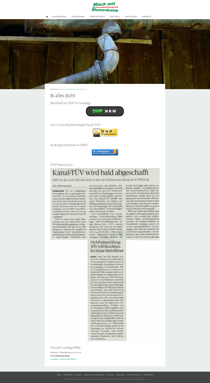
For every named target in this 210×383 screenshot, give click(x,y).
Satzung (110, 375)
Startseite (62, 89)
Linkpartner (148, 375)
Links (59, 375)
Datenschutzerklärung (94, 375)
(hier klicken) (71, 359)
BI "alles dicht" (82, 89)
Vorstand (120, 375)
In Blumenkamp (71, 89)
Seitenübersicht (134, 375)
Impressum (68, 375)
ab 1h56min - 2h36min (58, 359)
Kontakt (78, 375)
